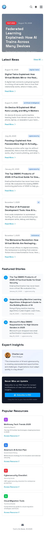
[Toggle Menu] (41, 7)
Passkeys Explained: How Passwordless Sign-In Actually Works (20, 144)
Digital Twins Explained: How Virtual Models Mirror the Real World (20, 77)
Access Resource (11, 436)
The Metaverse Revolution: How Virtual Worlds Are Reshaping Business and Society (21, 243)
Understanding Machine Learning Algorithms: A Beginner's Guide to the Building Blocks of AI (25, 302)
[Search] (31, 6)
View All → (38, 59)
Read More (9, 91)
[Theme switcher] (35, 6)
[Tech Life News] (5, 7)
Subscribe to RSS (24, 395)
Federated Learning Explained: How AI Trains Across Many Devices (21, 37)
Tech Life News (19, 529)
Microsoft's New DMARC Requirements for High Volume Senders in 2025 (24, 325)
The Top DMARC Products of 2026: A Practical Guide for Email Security (22, 177)
